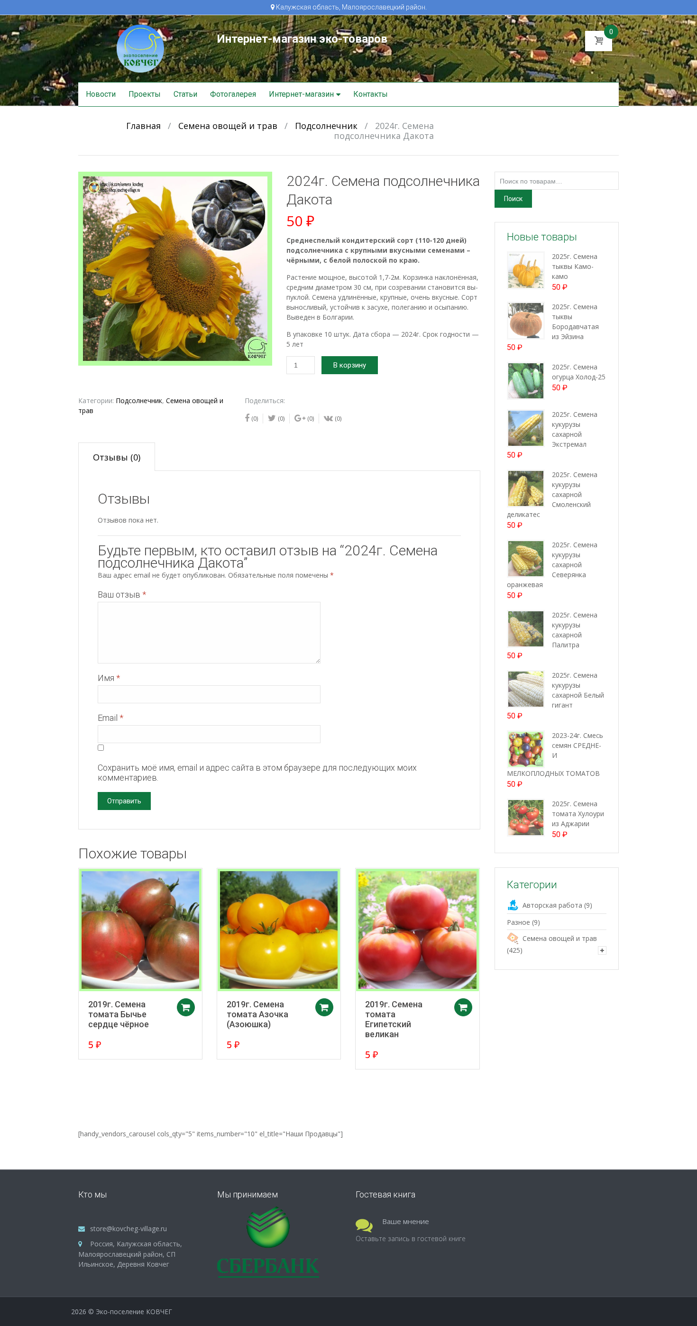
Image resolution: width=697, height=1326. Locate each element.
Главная (143, 125)
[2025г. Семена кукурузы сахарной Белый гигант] (526, 688)
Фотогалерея (233, 94)
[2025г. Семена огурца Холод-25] (526, 380)
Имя (109, 678)
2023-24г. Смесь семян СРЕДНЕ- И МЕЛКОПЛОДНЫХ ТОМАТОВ (555, 754)
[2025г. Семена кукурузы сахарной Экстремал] (526, 427)
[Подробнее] (140, 930)
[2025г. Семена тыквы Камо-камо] (526, 269)
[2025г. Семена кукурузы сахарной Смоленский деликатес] (526, 487)
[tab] (116, 456)
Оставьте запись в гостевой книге (411, 1238)
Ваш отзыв (122, 594)
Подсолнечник (326, 125)
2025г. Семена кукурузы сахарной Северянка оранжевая (552, 564)
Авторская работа (552, 905)
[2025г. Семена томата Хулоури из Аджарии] (526, 816)
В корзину (349, 365)
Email (110, 718)
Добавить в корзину (186, 1007)
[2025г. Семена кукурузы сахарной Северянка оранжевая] (526, 557)
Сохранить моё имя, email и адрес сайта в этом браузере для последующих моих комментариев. (257, 773)
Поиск (513, 199)
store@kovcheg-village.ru (128, 1228)
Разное (518, 922)
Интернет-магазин (301, 94)
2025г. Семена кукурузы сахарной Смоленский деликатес (552, 494)
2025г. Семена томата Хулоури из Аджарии (578, 813)
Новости (101, 94)
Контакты (370, 94)
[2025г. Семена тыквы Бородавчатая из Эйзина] (526, 319)
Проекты (144, 94)
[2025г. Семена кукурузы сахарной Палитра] (526, 628)
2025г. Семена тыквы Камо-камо (574, 266)
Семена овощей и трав (227, 125)
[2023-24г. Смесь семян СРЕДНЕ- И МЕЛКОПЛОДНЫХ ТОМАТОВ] (526, 748)
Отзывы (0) (116, 457)
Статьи (185, 94)
